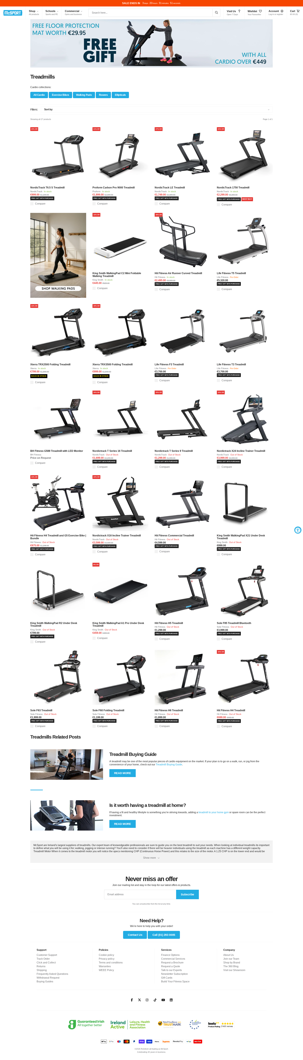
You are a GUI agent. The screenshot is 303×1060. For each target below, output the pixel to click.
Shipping (42, 970)
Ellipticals (120, 95)
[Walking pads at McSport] (58, 255)
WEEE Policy (106, 970)
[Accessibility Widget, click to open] (297, 530)
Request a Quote (170, 966)
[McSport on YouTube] (163, 1000)
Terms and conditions (111, 962)
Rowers (103, 95)
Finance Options (170, 955)
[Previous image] (33, 155)
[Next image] (82, 155)
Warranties (105, 966)
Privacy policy (106, 958)
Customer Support (47, 955)
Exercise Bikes (60, 95)
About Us (228, 955)
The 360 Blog (230, 966)
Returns (41, 966)
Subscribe (187, 894)
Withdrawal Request (48, 977)
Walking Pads (84, 95)
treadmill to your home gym (214, 812)
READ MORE (122, 773)
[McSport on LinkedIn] (171, 1000)
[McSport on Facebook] (132, 1000)
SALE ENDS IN (131, 3)
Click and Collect (46, 962)
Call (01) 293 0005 (163, 934)
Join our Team (231, 958)
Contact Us (135, 934)
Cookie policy (106, 955)
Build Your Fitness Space (175, 981)
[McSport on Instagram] (147, 1000)
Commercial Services (173, 958)
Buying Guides (45, 981)
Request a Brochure (172, 962)
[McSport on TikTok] (155, 1000)
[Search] (216, 13)
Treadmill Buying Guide (169, 764)
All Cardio (39, 95)
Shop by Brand (231, 962)
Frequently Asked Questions (52, 974)
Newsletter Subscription (174, 974)
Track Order (43, 958)
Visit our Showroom (234, 970)
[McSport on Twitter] (139, 1000)
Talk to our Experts (171, 970)
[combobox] (154, 13)
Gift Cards (166, 977)
